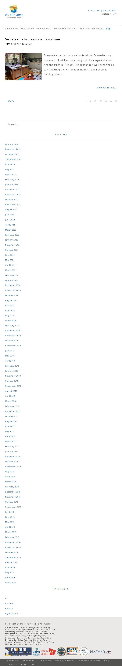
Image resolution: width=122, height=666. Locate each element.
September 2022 (13, 204)
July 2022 (9, 214)
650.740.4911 (110, 10)
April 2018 (10, 396)
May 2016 (10, 471)
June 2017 (10, 426)
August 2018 (11, 391)
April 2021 (10, 265)
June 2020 (10, 310)
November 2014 (13, 547)
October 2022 (11, 199)
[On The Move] (14, 12)
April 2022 (10, 224)
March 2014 (11, 582)
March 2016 (11, 481)
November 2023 (13, 149)
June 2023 (10, 164)
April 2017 (10, 436)
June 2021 (10, 255)
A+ (115, 13)
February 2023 (12, 179)
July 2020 (9, 305)
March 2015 (11, 532)
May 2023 (10, 169)
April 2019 (10, 360)
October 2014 (11, 552)
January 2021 (11, 280)
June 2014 (10, 567)
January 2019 (11, 371)
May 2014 (10, 572)
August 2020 (11, 300)
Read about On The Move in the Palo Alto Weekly (28, 624)
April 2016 (10, 476)
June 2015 (10, 517)
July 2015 (9, 512)
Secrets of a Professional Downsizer (32, 39)
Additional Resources (91, 28)
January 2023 (11, 184)
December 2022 (13, 189)
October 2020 (11, 295)
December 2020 (13, 285)
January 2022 (11, 239)
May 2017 (10, 431)
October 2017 (11, 416)
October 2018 (11, 381)
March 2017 (11, 441)
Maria (11, 101)
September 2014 (13, 557)
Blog (108, 28)
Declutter (26, 43)
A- (111, 13)
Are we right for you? (65, 28)
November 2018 (13, 375)
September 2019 (13, 345)
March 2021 (11, 270)
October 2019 (11, 340)
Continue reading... (107, 87)
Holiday (9, 608)
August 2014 (11, 562)
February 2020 (12, 325)
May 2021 (10, 260)
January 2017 (11, 451)
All (6, 598)
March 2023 (11, 174)
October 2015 (11, 502)
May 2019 (10, 355)
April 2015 (10, 527)
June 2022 (10, 219)
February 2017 (12, 446)
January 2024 (11, 144)
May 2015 (10, 522)
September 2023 (13, 159)
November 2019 (13, 335)
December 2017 (13, 411)
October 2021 (11, 250)
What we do (27, 28)
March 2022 (11, 229)
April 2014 (10, 577)
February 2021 (12, 275)
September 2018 (13, 386)
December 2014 (13, 542)
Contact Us (94, 10)
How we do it (43, 28)
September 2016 (13, 466)
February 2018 (12, 406)
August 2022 (11, 209)
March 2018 (11, 401)
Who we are (11, 28)
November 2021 (13, 245)
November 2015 (13, 496)
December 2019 (13, 330)
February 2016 (12, 486)
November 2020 (13, 290)
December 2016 (13, 456)
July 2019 (9, 350)
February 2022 (12, 235)
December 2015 (13, 491)
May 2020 (10, 315)
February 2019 (12, 366)
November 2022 (13, 194)
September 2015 (13, 507)
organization (11, 613)
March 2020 (11, 320)
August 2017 (11, 421)
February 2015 (12, 537)
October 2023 (11, 154)
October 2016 (11, 461)
